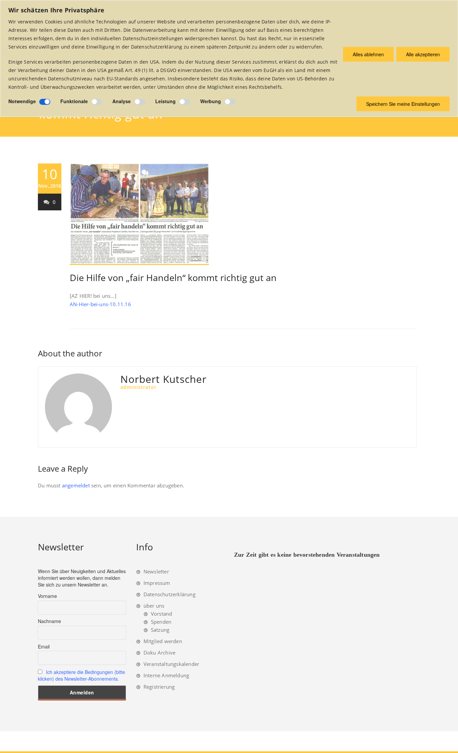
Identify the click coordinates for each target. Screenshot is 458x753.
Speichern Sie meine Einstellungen (403, 103)
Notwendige (22, 101)
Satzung (160, 629)
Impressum (157, 582)
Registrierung (159, 686)
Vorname (47, 596)
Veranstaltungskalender (171, 664)
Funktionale (74, 101)
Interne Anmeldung (166, 675)
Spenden (161, 621)
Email (44, 646)
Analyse (121, 101)
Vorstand (161, 613)
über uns (154, 605)
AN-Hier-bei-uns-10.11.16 (100, 304)
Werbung (210, 101)
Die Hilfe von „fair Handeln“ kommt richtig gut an (173, 277)
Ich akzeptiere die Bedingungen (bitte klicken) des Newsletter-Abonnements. (81, 675)
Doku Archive (159, 652)
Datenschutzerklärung (169, 594)
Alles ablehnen (368, 54)
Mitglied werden (163, 641)
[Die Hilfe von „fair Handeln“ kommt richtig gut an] (243, 214)
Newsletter (156, 571)
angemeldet (76, 485)
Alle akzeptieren (423, 54)
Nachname (49, 621)
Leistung (165, 101)
